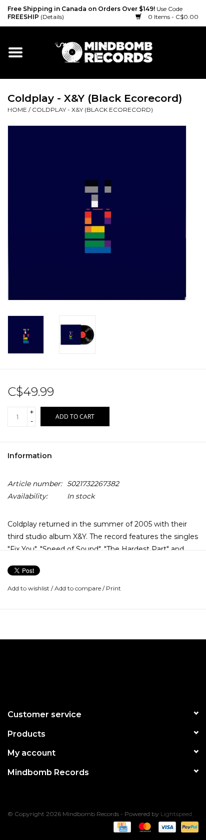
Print (113, 588)
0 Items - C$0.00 (172, 16)
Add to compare (78, 588)
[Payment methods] (121, 826)
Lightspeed (176, 814)
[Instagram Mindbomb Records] (121, 670)
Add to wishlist (29, 588)
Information (30, 455)
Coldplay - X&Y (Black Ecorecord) (92, 109)
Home (17, 109)
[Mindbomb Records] (118, 51)
